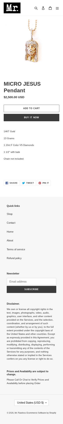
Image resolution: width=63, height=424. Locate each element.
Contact (11, 222)
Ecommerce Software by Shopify (41, 413)
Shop (9, 214)
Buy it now (31, 117)
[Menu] (57, 8)
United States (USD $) (30, 402)
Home (10, 231)
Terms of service (16, 249)
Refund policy (14, 258)
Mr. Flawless (20, 413)
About (10, 240)
